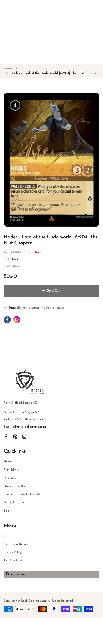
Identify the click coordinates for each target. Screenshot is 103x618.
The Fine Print (13, 560)
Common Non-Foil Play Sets (22, 494)
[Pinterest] (15, 436)
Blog (6, 510)
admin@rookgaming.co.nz (29, 426)
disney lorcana (28, 308)
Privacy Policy (12, 552)
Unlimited (10, 478)
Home (7, 461)
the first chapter (52, 308)
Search (8, 536)
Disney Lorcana (14, 502)
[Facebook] (6, 436)
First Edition (12, 469)
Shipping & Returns (16, 544)
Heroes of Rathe (14, 486)
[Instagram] (24, 436)
